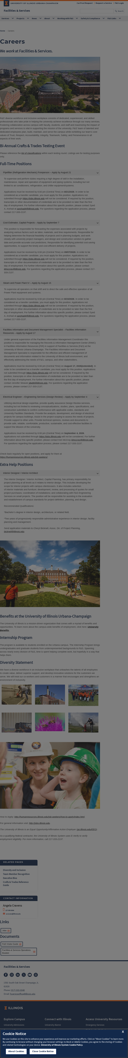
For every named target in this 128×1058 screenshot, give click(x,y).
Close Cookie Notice (43, 1051)
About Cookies (16, 1051)
